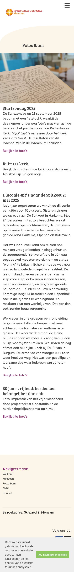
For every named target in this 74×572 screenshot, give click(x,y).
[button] (33, 567)
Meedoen (8, 479)
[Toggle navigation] (67, 6)
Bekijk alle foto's (15, 151)
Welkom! (8, 474)
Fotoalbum (9, 483)
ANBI (6, 488)
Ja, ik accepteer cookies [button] (52, 554)
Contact (7, 493)
